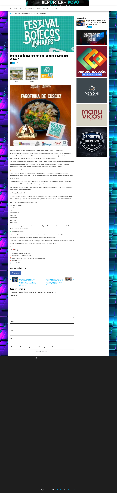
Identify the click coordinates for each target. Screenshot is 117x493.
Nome (12, 321)
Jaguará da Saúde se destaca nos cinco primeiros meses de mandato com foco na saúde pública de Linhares (54, 281)
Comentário (14, 295)
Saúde (39, 8)
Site (11, 338)
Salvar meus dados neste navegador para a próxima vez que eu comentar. (32, 347)
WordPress (60, 490)
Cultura (54, 8)
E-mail (12, 330)
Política (23, 8)
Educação (31, 8)
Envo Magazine (72, 490)
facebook (16, 273)
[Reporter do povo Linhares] (10, 8)
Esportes (46, 8)
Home (16, 8)
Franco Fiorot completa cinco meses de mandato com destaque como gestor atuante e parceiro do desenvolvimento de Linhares (27, 282)
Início (11, 13)
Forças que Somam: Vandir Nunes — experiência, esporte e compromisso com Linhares (96, 22)
